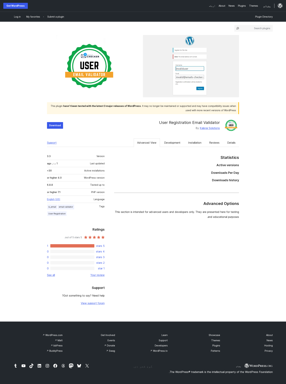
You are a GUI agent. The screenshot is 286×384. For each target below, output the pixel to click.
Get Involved (108, 335)
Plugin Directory (264, 16)
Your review (97, 275)
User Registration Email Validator (189, 122)
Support (52, 142)
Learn (165, 335)
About (269, 335)
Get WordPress (15, 5)
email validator (66, 207)
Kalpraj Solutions (210, 128)
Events (111, 340)
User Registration (57, 213)
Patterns (215, 350)
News (270, 340)
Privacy (269, 350)
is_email (52, 207)
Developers (161, 345)
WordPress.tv (159, 350)
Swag (110, 350)
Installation (194, 142)
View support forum (93, 303)
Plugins (216, 345)
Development (172, 142)
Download (55, 125)
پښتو (238, 366)
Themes (215, 340)
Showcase (214, 335)
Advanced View (146, 142)
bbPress (57, 345)
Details (231, 142)
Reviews (214, 142)
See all (51, 275)
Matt (59, 340)
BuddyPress (55, 350)
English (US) (53, 199)
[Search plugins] (237, 28)
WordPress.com (53, 335)
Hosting (268, 345)
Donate (109, 345)
